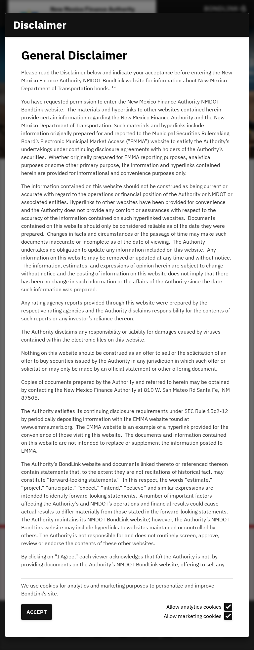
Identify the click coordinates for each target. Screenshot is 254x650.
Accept (36, 612)
